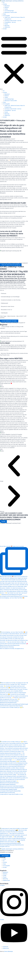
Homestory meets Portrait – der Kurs (12, 20)
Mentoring (6, 25)
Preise (4, 14)
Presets (6, 23)
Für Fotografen (6, 15)
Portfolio (5, 4)
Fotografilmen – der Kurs (10, 22)
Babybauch (7, 5)
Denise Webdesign (8, 951)
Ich (3, 2)
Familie (6, 9)
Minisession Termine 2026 (10, 12)
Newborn (6, 7)
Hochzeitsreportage (9, 10)
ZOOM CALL (7, 27)
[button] (14, 60)
